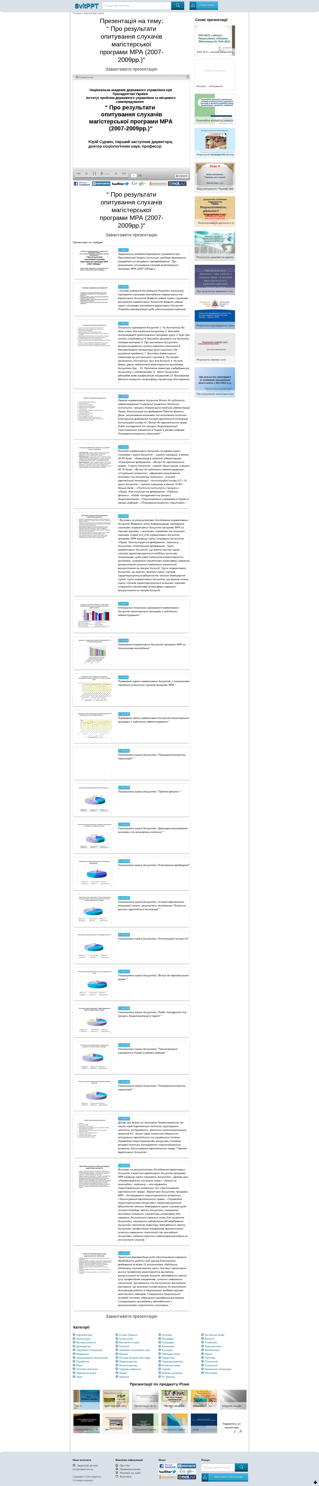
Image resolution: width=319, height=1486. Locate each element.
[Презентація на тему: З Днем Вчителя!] (145, 1399)
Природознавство (172, 1361)
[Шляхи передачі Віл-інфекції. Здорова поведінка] (86, 1423)
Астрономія (126, 1338)
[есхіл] (204, 1423)
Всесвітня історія (129, 1342)
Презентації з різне (94, 13)
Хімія (79, 1376)
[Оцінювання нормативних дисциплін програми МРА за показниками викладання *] (94, 652)
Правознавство (128, 1361)
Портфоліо (82, 1361)
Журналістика (213, 1346)
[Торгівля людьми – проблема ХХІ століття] (175, 1399)
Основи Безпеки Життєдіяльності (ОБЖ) (136, 1357)
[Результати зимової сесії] (215, 348)
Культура (167, 1350)
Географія (168, 1342)
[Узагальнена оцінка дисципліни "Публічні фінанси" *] (94, 800)
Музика (123, 1353)
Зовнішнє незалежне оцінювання (136, 1350)
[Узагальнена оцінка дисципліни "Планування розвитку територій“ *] (94, 763)
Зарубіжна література (89, 1350)
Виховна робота (86, 1342)
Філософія (211, 1372)
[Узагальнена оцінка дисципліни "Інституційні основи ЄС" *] (94, 947)
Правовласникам (130, 1469)
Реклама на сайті (130, 1472)
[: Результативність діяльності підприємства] (215, 211)
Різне (79, 1365)
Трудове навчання (130, 1369)
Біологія (209, 1338)
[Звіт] (116, 1423)
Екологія (124, 1346)
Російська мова (171, 1365)
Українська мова (86, 1372)
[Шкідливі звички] (233, 1399)
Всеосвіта (125, 1476)
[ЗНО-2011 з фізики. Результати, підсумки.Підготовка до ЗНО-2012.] (215, 40)
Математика (212, 1350)
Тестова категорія (87, 1369)
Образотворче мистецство (92, 1357)
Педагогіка (168, 1357)
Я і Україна (168, 1376)
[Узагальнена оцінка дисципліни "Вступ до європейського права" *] (94, 983)
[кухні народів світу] (116, 1399)
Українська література (218, 1369)
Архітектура (83, 1338)
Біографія (168, 1338)
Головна (77, 13)
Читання (124, 1376)
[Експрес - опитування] (215, 74)
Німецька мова (171, 1353)
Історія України (128, 1334)
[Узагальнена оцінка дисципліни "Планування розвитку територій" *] (94, 1094)
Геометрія (211, 1342)
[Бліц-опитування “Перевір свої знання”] (215, 177)
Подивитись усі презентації (231, 1425)
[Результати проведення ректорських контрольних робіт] (215, 142)
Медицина (82, 1353)
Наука (208, 1353)
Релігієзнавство (128, 1365)
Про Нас (125, 1465)
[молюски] (204, 1399)
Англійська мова (214, 1334)
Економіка (168, 1346)
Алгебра (167, 1334)
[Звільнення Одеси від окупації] (145, 1423)
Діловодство (83, 1346)
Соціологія (211, 1365)
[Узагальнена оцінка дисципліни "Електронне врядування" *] (94, 873)
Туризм (166, 1369)
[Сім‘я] (86, 1399)
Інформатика (84, 1334)
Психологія (211, 1361)
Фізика (123, 1372)
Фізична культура (172, 1372)
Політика (210, 1357)
